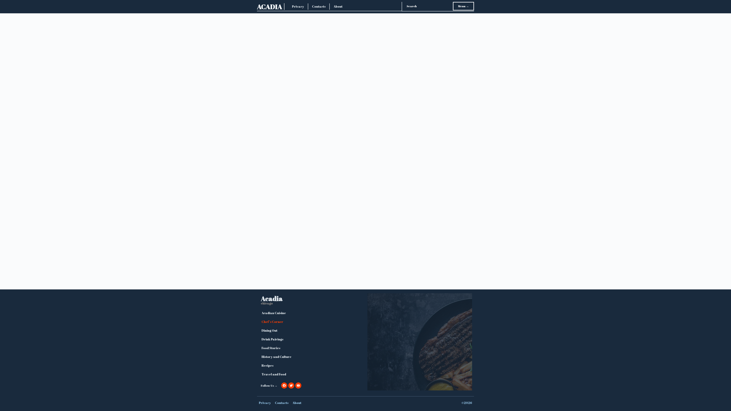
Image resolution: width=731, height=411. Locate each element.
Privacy (298, 6)
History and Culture (276, 357)
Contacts (319, 6)
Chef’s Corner (272, 322)
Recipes (267, 365)
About (338, 6)
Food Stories (271, 348)
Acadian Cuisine (274, 313)
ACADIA (269, 6)
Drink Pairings (272, 339)
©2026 (466, 403)
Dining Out (269, 330)
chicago (267, 303)
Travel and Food (274, 374)
